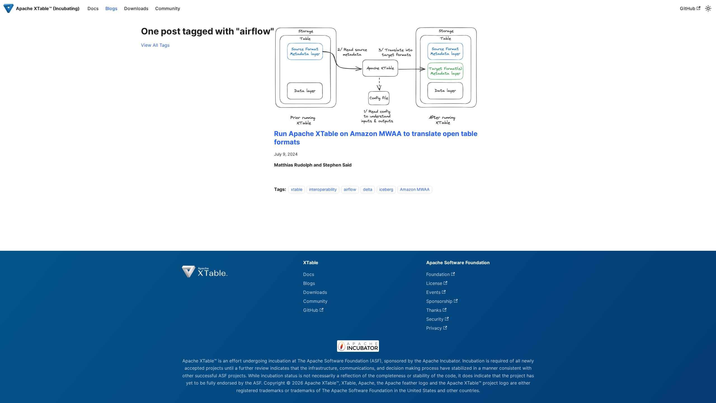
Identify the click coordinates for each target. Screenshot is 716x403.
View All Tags (155, 45)
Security (435, 319)
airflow (350, 189)
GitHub (687, 8)
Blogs (111, 8)
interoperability (323, 189)
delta (367, 189)
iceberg (386, 189)
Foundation (438, 274)
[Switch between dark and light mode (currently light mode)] (708, 8)
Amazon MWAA (415, 189)
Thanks (433, 310)
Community (167, 8)
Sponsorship (439, 301)
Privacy (434, 328)
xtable (296, 189)
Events (433, 292)
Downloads (136, 8)
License (434, 283)
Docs (93, 8)
